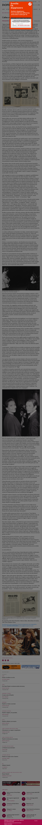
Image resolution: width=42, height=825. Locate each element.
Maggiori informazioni (8, 824)
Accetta (35, 820)
